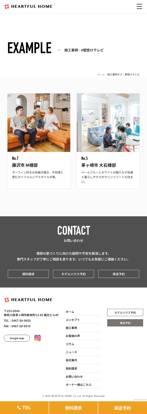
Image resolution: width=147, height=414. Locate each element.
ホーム (101, 74)
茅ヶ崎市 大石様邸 (98, 165)
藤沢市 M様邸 (25, 165)
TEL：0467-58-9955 (17, 320)
